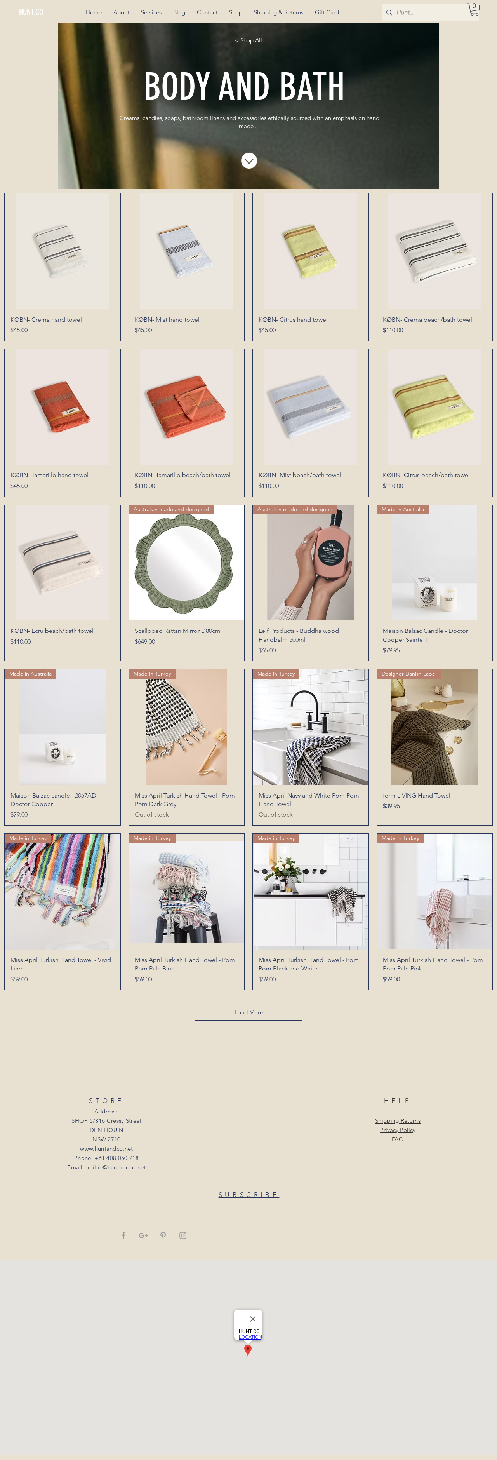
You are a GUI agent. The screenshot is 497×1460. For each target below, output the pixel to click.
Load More (249, 1012)
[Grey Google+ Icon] (143, 1235)
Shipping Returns (398, 1120)
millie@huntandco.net (117, 1167)
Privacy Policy (397, 1130)
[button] (474, 9)
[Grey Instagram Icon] (183, 1235)
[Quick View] (62, 251)
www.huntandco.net (106, 1148)
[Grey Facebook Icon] (123, 1235)
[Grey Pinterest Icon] (163, 1235)
